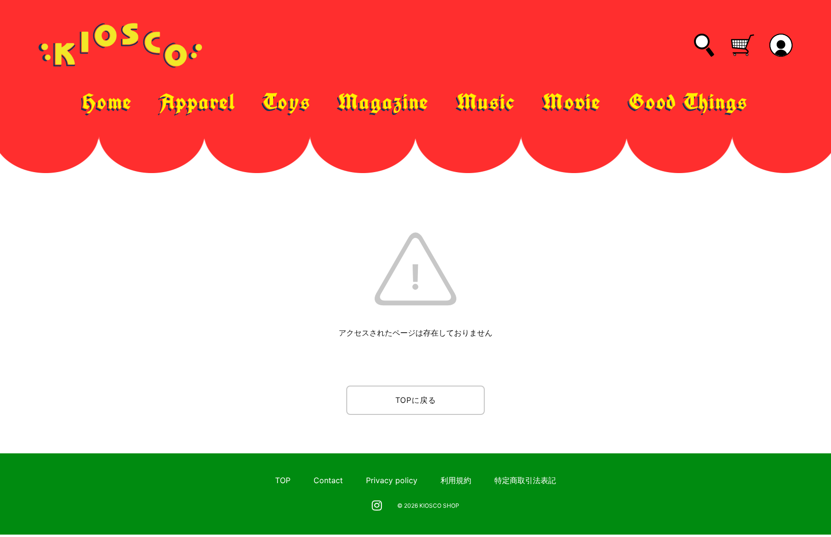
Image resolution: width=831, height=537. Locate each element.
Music (486, 101)
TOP (282, 480)
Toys (287, 101)
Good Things (688, 101)
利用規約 (456, 480)
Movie (572, 101)
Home (108, 101)
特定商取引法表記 (525, 480)
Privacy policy (391, 480)
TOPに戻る (415, 400)
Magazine (384, 101)
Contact (328, 480)
